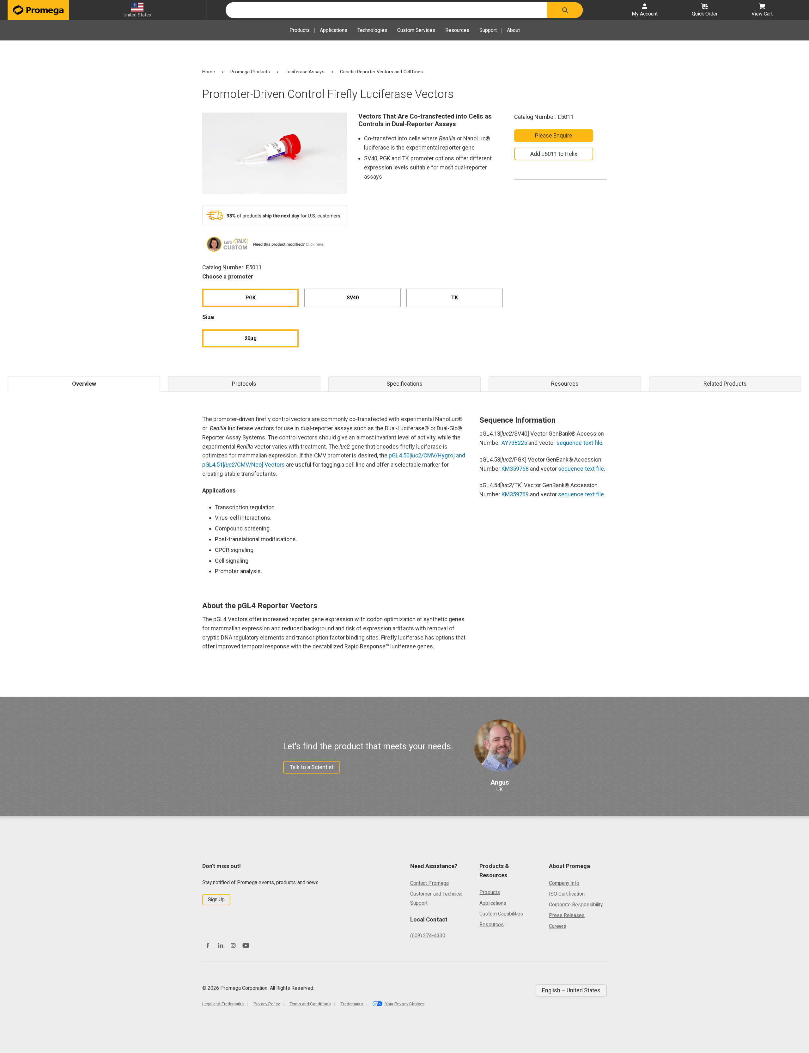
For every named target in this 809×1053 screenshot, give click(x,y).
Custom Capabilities (501, 914)
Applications (333, 30)
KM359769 (515, 494)
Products (299, 30)
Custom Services (416, 30)
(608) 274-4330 (427, 936)
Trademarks (351, 1003)
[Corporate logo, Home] (38, 10)
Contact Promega (429, 883)
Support (488, 30)
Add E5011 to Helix (553, 153)
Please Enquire (554, 135)
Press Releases (567, 915)
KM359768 (515, 468)
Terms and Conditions (310, 1003)
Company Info (564, 883)
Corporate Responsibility (576, 905)
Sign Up (216, 900)
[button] (565, 10)
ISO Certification (567, 894)
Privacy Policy (266, 1003)
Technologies (372, 30)
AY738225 (514, 442)
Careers (557, 926)
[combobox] (386, 10)
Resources (457, 30)
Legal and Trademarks (223, 1003)
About (513, 30)
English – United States (571, 990)
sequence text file (579, 442)
